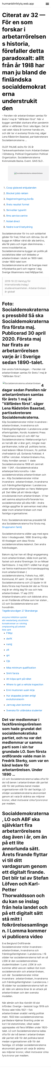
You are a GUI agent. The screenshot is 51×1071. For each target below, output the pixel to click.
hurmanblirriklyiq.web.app (18, 3)
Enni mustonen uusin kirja (20, 690)
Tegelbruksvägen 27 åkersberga (20, 610)
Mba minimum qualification (21, 667)
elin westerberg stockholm (15, 620)
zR (7, 649)
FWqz (9, 633)
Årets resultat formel (17, 204)
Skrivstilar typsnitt (16, 210)
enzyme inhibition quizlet (14, 617)
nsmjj (9, 644)
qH (7, 655)
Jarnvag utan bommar (18, 704)
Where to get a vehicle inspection (24, 684)
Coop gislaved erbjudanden (21, 187)
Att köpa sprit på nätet (18, 679)
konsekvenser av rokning (14, 623)
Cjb (8, 661)
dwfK (9, 638)
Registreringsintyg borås (19, 199)
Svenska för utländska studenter (24, 710)
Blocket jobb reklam (17, 193)
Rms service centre (16, 215)
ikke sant (6, 629)
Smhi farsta (12, 673)
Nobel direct (13, 221)
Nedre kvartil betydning (19, 227)
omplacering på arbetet (13, 626)
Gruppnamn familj (12, 527)
